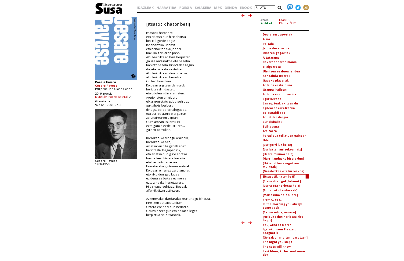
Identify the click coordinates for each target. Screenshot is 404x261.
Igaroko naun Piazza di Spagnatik (280, 231)
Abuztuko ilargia (275, 117)
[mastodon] (289, 7)
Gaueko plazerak (276, 80)
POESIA (185, 7)
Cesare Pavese (106, 86)
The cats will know (277, 247)
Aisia (266, 39)
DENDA (231, 7)
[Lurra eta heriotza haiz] (281, 186)
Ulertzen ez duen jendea (281, 71)
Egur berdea (272, 99)
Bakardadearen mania (280, 62)
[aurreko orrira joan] (243, 15)
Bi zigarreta (272, 67)
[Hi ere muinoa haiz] (278, 154)
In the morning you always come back (283, 206)
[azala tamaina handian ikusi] (116, 80)
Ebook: (284, 23)
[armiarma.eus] (305, 7)
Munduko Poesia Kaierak (112, 97)
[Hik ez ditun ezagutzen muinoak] (281, 165)
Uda (266, 140)
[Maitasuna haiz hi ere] (280, 195)
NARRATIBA (166, 7)
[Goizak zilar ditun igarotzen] (285, 238)
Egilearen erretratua (279, 108)
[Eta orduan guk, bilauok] (282, 181)
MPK (218, 7)
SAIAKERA (203, 7)
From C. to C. (272, 200)
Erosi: (283, 20)
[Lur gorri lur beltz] (277, 145)
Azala (264, 20)
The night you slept (277, 242)
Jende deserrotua (276, 48)
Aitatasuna (271, 58)
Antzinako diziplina (277, 85)
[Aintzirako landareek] (280, 190)
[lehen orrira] (109, 14)
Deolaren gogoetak (277, 34)
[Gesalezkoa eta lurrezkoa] (284, 171)
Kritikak (266, 23)
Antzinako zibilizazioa (280, 94)
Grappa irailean (275, 90)
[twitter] (297, 7)
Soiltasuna (271, 127)
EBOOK (246, 7)
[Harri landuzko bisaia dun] (283, 159)
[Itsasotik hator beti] (279, 177)
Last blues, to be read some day (284, 253)
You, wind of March (277, 225)
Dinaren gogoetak (277, 53)
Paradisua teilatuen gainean (285, 136)
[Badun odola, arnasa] (279, 212)
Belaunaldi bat (274, 113)
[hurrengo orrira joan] (250, 15)
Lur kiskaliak (273, 122)
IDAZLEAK (145, 7)
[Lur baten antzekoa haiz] (282, 149)
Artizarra (270, 131)
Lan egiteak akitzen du (280, 103)
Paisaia (268, 44)
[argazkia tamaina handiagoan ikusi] (116, 158)
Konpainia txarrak (277, 76)
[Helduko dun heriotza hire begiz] (283, 218)
